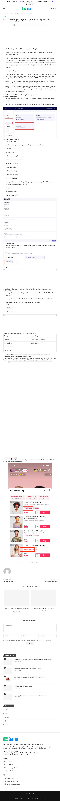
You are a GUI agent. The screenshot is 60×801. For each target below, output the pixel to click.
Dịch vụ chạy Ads (8, 778)
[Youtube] (51, 9)
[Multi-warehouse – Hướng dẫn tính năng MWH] (7, 671)
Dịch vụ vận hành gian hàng (11, 784)
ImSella (43, 798)
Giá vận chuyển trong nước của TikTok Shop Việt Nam (29, 677)
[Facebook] (26, 793)
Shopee (7, 717)
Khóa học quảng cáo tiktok (11, 768)
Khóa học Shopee (8, 762)
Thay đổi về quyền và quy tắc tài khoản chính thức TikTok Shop (32, 659)
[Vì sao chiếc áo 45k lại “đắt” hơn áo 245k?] (43, 598)
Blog (6, 721)
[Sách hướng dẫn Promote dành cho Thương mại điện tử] (7, 697)
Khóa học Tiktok (8, 765)
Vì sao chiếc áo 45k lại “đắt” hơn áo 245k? (43, 608)
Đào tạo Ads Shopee (9, 771)
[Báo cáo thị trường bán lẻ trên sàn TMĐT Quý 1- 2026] (16, 598)
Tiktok (6, 714)
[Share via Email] (38, 563)
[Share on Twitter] (35, 563)
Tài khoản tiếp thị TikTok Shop (23, 686)
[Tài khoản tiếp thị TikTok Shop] (7, 688)
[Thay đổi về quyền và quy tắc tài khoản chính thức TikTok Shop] (7, 662)
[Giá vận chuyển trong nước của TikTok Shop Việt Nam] (7, 679)
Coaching (7, 725)
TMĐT (10, 13)
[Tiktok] (53, 9)
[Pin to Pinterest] (36, 563)
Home (4, 13)
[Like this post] (32, 563)
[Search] (56, 9)
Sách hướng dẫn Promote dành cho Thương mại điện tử (30, 695)
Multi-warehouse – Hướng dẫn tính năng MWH (27, 668)
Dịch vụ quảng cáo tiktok (10, 781)
